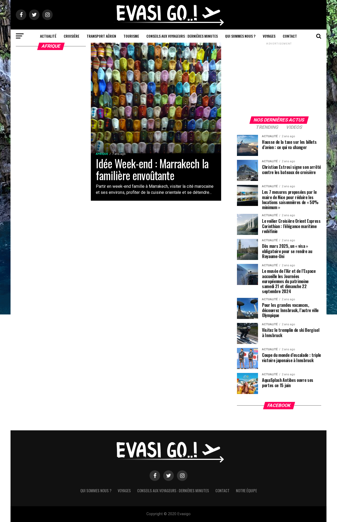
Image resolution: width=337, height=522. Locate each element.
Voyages (269, 36)
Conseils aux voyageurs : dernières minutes (182, 36)
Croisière (71, 36)
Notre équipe (246, 490)
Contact (290, 36)
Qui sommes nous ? (240, 36)
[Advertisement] (279, 79)
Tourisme (131, 36)
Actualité (48, 36)
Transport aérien (101, 36)
